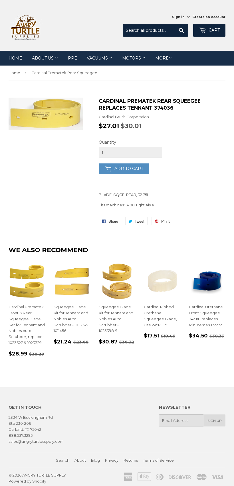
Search (62, 460)
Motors (132, 58)
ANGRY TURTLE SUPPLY (44, 475)
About (80, 460)
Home (15, 58)
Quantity (107, 142)
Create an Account (208, 17)
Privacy (111, 460)
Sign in (178, 17)
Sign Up (214, 420)
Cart (213, 30)
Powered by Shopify (27, 481)
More (162, 58)
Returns (131, 460)
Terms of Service (158, 460)
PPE (72, 58)
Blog (95, 460)
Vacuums (98, 58)
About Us (43, 58)
